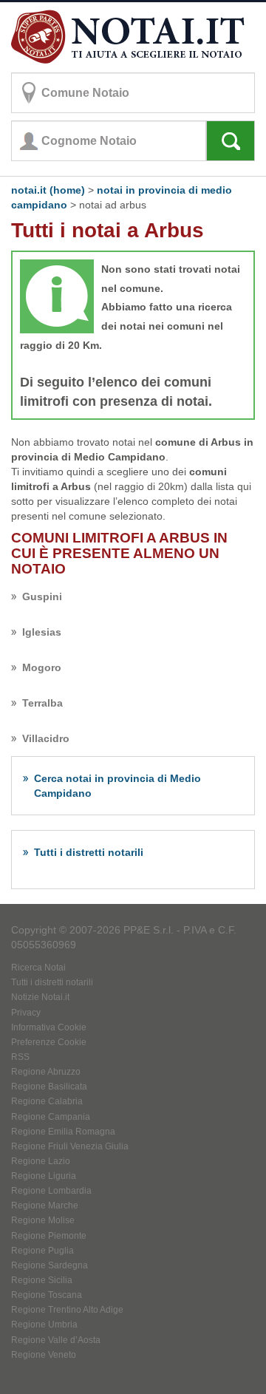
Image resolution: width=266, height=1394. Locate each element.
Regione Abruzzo (46, 1072)
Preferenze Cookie (48, 1042)
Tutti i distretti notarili (88, 852)
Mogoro (41, 667)
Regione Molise (43, 1220)
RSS (20, 1057)
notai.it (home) (48, 190)
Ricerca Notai (38, 967)
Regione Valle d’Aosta (55, 1340)
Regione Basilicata (49, 1086)
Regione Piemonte (48, 1236)
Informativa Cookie (48, 1027)
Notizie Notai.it (40, 997)
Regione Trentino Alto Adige (67, 1310)
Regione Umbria (44, 1324)
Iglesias (41, 632)
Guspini (42, 596)
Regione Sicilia (41, 1280)
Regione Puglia (42, 1250)
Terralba (42, 703)
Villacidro (45, 738)
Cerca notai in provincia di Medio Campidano (117, 785)
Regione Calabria (47, 1101)
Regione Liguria (43, 1176)
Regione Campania (50, 1117)
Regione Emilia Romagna (63, 1131)
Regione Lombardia (51, 1191)
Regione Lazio (40, 1161)
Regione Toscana (46, 1295)
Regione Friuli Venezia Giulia (70, 1146)
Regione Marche (44, 1205)
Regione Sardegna (49, 1265)
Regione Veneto (43, 1355)
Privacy (26, 1012)
